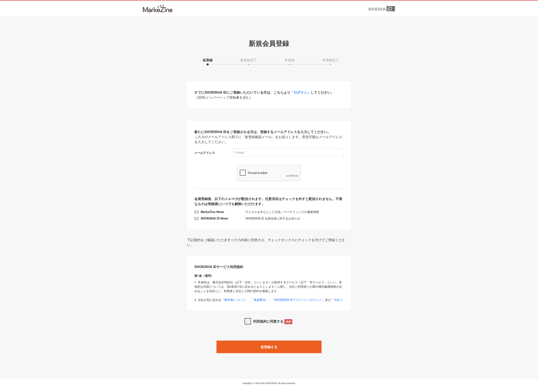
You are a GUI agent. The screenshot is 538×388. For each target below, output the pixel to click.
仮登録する (269, 346)
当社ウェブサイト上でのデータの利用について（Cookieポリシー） (268, 302)
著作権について (234, 300)
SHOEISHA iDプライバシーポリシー (298, 300)
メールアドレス (204, 152)
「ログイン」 (300, 92)
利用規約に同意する (272, 321)
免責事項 (259, 300)
